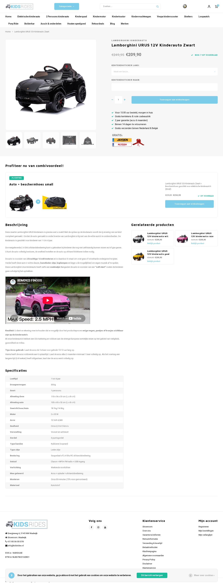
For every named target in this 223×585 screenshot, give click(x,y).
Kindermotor (99, 16)
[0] (216, 6)
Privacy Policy (149, 559)
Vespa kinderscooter (167, 16)
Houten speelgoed (76, 23)
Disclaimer (147, 563)
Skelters (188, 16)
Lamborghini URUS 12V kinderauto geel (158, 252)
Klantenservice (149, 568)
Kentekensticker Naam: (126, 80)
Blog (112, 23)
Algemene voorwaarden (153, 555)
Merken (124, 23)
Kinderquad (81, 16)
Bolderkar (29, 23)
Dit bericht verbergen (152, 575)
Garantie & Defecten (151, 534)
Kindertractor (118, 16)
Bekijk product (153, 243)
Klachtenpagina (149, 551)
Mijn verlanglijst (205, 534)
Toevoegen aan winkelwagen (174, 99)
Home (8, 16)
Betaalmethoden (150, 547)
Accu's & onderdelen (51, 23)
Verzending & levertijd (152, 543)
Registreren (204, 526)
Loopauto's (204, 16)
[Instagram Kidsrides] (98, 527)
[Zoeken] (157, 6)
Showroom (147, 526)
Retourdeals (98, 23)
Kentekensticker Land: (126, 65)
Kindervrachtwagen (141, 16)
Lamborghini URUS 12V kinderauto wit (157, 234)
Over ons (147, 530)
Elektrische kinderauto (28, 16)
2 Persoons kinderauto (57, 16)
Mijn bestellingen (206, 530)
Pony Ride (13, 23)
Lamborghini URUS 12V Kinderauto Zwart (31, 31)
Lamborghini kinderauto (129, 40)
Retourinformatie (150, 539)
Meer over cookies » (204, 575)
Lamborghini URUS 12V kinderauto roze (202, 234)
